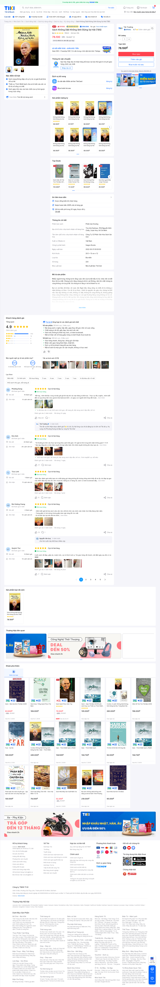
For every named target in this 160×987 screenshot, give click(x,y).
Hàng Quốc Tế (100, 916)
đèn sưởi (131, 970)
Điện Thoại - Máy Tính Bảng (23, 951)
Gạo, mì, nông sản (22, 940)
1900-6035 (21, 847)
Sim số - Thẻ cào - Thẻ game (110, 964)
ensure (51, 905)
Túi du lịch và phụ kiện (78, 919)
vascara (15, 905)
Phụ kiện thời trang (74, 924)
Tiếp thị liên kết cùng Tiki (51, 868)
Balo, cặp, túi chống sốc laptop (80, 919)
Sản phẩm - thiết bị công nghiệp (107, 930)
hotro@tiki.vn (28, 872)
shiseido (15, 907)
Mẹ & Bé (106, 926)
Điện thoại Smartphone (20, 954)
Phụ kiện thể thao (134, 935)
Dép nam (50, 961)
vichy (32, 907)
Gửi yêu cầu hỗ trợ (18, 854)
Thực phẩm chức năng (23, 965)
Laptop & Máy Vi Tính (109, 929)
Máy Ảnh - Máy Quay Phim (132, 951)
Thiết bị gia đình (29, 982)
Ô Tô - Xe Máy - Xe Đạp (104, 968)
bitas (142, 905)
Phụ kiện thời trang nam (79, 927)
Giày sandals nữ (51, 950)
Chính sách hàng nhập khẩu (21, 869)
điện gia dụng (25, 12)
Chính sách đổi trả (18, 864)
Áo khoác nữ (55, 920)
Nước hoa (20, 974)
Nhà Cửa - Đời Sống (74, 951)
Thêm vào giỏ (136, 59)
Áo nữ (42, 919)
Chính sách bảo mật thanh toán (53, 854)
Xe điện (113, 970)
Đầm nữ (47, 919)
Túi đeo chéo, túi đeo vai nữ (48, 971)
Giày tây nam (53, 960)
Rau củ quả (19, 937)
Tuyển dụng (47, 852)
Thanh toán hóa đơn (101, 957)
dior (20, 905)
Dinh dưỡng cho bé (22, 924)
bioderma (62, 905)
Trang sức (70, 934)
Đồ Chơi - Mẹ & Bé (19, 916)
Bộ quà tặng (76, 979)
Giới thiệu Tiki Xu (49, 865)
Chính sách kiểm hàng (19, 861)
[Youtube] (129, 847)
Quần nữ (53, 919)
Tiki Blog (46, 849)
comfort (137, 905)
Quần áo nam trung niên (51, 940)
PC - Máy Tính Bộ (76, 947)
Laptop (85, 947)
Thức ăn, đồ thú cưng (22, 946)
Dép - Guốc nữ (53, 948)
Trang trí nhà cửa (72, 954)
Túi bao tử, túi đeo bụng (56, 981)
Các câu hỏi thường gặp (20, 851)
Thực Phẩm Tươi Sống (21, 933)
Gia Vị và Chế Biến (76, 974)
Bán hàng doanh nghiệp (51, 870)
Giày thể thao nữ (138, 944)
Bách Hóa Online (73, 968)
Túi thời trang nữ (46, 969)
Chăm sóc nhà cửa (24, 947)
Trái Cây (15, 935)
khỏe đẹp (47, 12)
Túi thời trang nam (47, 977)
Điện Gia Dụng (18, 979)
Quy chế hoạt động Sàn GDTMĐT (80, 847)
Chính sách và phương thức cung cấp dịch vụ (81, 871)
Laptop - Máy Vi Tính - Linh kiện (79, 940)
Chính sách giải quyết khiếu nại (53, 860)
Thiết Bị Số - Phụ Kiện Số (104, 938)
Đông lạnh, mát (25, 939)
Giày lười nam (44, 960)
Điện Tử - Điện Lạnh (129, 916)
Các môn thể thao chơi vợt (134, 941)
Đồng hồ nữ (78, 934)
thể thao (66, 12)
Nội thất (76, 957)
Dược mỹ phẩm (30, 975)
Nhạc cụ (82, 962)
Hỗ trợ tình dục (28, 974)
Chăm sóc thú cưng (73, 970)
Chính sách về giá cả (76, 858)
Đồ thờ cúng (74, 962)
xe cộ (33, 12)
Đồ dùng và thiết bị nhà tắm (80, 959)
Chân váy (53, 922)
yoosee (121, 905)
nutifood (93, 905)
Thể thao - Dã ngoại (104, 922)
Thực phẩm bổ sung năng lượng (134, 945)
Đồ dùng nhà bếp (18, 982)
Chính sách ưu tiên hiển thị (78, 867)
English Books (105, 982)
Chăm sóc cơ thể (22, 967)
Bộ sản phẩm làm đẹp (24, 974)
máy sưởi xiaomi (136, 977)
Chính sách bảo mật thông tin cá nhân (55, 857)
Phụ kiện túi (59, 973)
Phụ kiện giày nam (49, 963)
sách (60, 12)
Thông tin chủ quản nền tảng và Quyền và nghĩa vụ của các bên (82, 879)
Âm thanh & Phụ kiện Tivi (130, 919)
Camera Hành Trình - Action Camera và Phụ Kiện (134, 957)
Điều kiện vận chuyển (50, 873)
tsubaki (40, 907)
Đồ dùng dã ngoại (134, 933)
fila (36, 907)
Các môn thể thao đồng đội (134, 940)
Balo (68, 919)
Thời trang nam (45, 929)
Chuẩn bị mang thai (22, 929)
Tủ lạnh (128, 920)
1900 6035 (21, 896)
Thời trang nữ (45, 916)
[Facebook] (124, 847)
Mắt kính (84, 926)
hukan (28, 907)
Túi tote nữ (51, 973)
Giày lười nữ (56, 952)
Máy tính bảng (21, 957)
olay (126, 905)
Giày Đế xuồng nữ (52, 954)
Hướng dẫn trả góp (18, 867)
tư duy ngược (75, 12)
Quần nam (52, 932)
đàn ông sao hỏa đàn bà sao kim (93, 12)
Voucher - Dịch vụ (101, 955)
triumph (87, 905)
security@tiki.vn (28, 875)
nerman (104, 905)
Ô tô (105, 972)
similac (131, 905)
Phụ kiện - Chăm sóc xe (102, 970)
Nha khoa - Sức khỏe (106, 962)
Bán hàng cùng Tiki (76, 849)
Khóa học (111, 957)
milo (71, 905)
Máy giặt (128, 922)
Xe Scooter (111, 972)
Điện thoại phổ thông (22, 955)
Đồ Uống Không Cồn (78, 977)
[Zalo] (133, 847)
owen (46, 905)
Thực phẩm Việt (29, 937)
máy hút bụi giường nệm (133, 978)
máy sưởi (125, 970)
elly (67, 905)
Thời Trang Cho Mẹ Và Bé (21, 919)
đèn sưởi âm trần (131, 982)
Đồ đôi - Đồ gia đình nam (54, 937)
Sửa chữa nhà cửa (76, 955)
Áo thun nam (44, 932)
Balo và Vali (71, 916)
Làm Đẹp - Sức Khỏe (20, 961)
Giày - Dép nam (46, 957)
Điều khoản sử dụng (50, 862)
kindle (99, 905)
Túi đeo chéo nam (51, 979)
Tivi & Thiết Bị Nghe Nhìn (106, 932)
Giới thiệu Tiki (48, 847)
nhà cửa (54, 12)
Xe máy (100, 972)
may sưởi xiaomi (132, 975)
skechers (77, 905)
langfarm (22, 907)
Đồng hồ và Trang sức (75, 932)
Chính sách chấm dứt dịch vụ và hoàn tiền (81, 875)
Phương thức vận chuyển (20, 859)
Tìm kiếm (111, 8)
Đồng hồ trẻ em (88, 936)
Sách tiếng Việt (99, 980)
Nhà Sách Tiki (100, 977)
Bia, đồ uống (19, 942)
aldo (82, 905)
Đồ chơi (32, 919)
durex (56, 905)
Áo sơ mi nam (52, 933)
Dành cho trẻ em (22, 944)
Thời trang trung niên (50, 926)
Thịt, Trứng (22, 935)
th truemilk (34, 905)
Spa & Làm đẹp (108, 959)
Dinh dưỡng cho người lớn (24, 926)
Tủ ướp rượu (142, 926)
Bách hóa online (104, 927)
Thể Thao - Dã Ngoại (130, 929)
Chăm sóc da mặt (18, 963)
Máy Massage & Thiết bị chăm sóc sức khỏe (25, 967)
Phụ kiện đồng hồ (76, 936)
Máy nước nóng (134, 924)
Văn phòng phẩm (110, 980)
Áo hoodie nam (48, 935)
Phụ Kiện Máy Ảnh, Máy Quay (131, 954)
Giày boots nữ (47, 952)
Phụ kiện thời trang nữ (74, 926)
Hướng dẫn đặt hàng (19, 856)
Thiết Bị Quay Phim (133, 962)
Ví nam (42, 979)
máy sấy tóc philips (136, 972)
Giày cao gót (44, 948)
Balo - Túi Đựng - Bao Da (134, 959)
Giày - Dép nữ (45, 946)
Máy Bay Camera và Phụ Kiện (134, 963)
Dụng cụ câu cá (131, 939)
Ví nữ (59, 971)
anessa (116, 905)
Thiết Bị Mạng (78, 946)
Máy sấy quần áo (131, 926)
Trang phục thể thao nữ (129, 932)
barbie (41, 905)
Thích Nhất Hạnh (101, 26)
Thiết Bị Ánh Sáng (134, 955)
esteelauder (26, 905)
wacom (110, 905)
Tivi (127, 924)
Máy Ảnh (138, 964)
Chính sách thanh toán (77, 865)
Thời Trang (111, 919)
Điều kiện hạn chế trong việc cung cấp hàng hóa (82, 861)
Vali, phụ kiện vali (86, 920)
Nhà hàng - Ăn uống (105, 961)
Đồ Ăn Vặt (74, 975)
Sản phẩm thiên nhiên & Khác (24, 969)
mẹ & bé (39, 12)
